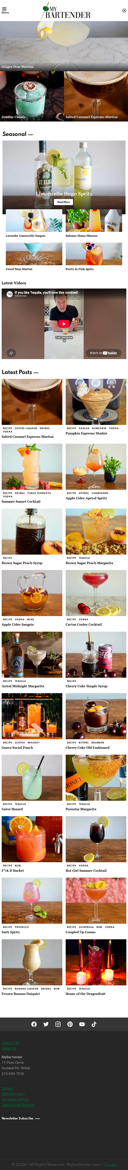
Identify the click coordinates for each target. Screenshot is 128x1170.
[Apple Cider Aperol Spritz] (96, 467)
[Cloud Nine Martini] (34, 254)
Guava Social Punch (17, 747)
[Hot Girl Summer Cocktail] (96, 839)
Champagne (100, 493)
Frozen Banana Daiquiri (21, 993)
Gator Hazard (12, 809)
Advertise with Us (15, 1099)
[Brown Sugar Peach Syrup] (32, 532)
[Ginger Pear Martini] (64, 46)
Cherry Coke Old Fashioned (88, 747)
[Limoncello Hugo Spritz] (64, 177)
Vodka (7, 432)
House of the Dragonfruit (86, 993)
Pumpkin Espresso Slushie (86, 433)
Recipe (7, 428)
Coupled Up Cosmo (81, 932)
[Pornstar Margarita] (96, 778)
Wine (30, 620)
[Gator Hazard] (32, 778)
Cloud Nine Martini (19, 269)
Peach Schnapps (39, 493)
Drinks (45, 428)
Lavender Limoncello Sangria (25, 236)
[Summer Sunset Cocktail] (32, 467)
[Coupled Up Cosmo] (96, 901)
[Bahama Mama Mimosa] (94, 220)
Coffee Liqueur (26, 428)
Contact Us (10, 1043)
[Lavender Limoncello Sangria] (34, 220)
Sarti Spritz (11, 932)
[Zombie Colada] (32, 96)
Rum (18, 866)
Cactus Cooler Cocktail (84, 624)
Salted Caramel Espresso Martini (28, 436)
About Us (9, 1048)
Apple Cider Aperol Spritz (86, 498)
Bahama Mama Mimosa (81, 236)
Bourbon (98, 743)
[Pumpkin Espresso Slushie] (96, 402)
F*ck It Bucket (13, 870)
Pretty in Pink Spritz (80, 269)
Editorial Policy (13, 1094)
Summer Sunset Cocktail (21, 501)
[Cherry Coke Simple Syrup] (96, 655)
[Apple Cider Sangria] (32, 593)
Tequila (84, 558)
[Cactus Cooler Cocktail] (96, 593)
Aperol (84, 493)
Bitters (84, 743)
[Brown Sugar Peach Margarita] (96, 532)
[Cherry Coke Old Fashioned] (96, 716)
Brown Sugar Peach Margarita (89, 563)
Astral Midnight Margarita (23, 686)
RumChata (99, 428)
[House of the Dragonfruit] (96, 962)
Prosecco (22, 927)
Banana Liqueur (26, 989)
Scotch (20, 743)
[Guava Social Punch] (32, 716)
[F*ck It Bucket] (32, 839)
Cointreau (86, 927)
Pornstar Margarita (81, 809)
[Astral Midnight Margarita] (32, 655)
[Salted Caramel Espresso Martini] (96, 96)
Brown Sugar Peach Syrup (22, 563)
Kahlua (84, 428)
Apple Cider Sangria (18, 624)
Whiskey (34, 743)
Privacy (110, 1165)
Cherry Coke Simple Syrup (86, 686)
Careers (8, 1088)
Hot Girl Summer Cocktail (86, 870)
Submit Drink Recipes (18, 1105)
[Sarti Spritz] (32, 901)
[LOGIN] (124, 10)
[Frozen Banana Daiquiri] (32, 962)
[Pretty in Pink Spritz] (94, 254)
